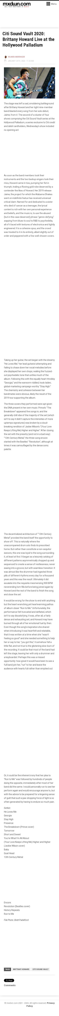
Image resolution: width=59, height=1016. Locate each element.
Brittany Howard (21, 969)
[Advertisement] (29, 704)
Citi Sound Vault (40, 969)
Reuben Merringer (16, 57)
